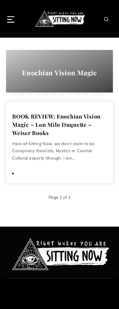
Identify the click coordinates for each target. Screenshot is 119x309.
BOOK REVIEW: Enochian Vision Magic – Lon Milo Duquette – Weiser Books (56, 125)
